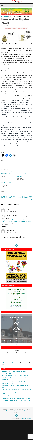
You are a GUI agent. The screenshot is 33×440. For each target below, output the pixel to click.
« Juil (2, 366)
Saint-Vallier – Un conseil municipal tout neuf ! (8, 197)
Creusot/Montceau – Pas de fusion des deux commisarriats (16, 398)
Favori (3, 191)
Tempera (24, 418)
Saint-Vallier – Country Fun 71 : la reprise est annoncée (15, 375)
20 (16, 360)
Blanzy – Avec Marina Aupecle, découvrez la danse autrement (16, 395)
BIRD (21, 412)
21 (21, 360)
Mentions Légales (9, 410)
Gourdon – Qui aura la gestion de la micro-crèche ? (25, 197)
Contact (25, 410)
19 (12, 360)
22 (25, 360)
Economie (6, 16)
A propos (21, 410)
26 (12, 362)
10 (3, 358)
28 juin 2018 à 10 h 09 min (12, 211)
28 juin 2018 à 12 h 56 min (12, 232)
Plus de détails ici (16, 344)
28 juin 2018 (5, 25)
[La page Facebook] (16, 245)
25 (7, 362)
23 (30, 360)
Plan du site (16, 410)
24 (3, 362)
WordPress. (29, 418)
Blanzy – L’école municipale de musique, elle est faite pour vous (17, 389)
